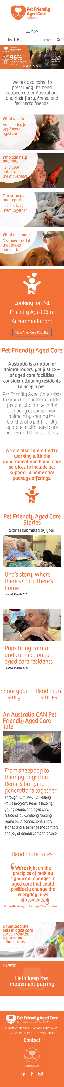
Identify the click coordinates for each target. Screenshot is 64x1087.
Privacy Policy (46, 1032)
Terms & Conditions (19, 1032)
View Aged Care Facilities (32, 332)
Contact (32, 1039)
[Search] (58, 40)
